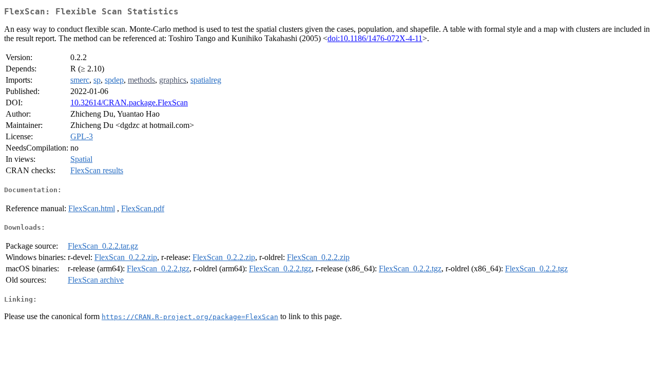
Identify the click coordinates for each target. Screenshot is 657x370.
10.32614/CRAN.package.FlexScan (129, 102)
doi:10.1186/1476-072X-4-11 (374, 38)
